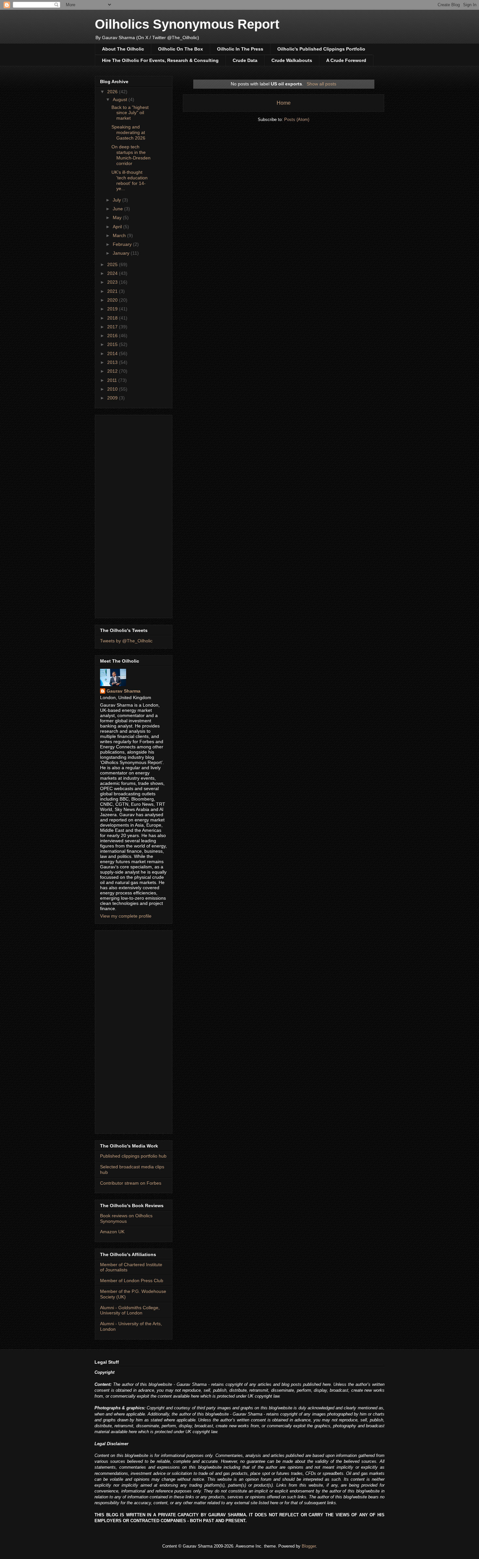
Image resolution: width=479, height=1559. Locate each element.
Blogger (309, 1546)
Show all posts (321, 83)
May (118, 217)
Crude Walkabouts (291, 60)
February (123, 244)
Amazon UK (112, 1231)
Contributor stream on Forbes (130, 1183)
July (117, 199)
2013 (113, 362)
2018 (113, 318)
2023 (113, 282)
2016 (113, 335)
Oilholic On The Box (180, 49)
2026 (113, 91)
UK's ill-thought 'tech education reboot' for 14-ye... (129, 180)
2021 (113, 291)
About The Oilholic (123, 49)
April (118, 226)
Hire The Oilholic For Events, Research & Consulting (160, 60)
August (120, 99)
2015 (113, 344)
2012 (113, 371)
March (120, 235)
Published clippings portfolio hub (133, 1156)
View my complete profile (126, 916)
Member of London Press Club (131, 1280)
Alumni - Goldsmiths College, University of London (130, 1310)
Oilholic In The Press (240, 49)
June (118, 208)
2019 (113, 308)
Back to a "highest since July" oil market (130, 113)
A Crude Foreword (346, 60)
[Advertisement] (133, 515)
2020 (113, 300)
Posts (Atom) (296, 119)
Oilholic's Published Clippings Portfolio (321, 49)
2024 (113, 273)
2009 (113, 397)
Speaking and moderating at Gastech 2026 (128, 132)
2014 (113, 353)
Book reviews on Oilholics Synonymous (126, 1218)
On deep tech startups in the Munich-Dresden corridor (131, 155)
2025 (113, 264)
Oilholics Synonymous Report (187, 24)
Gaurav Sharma (123, 691)
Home (284, 103)
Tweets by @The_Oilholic (126, 640)
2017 (113, 326)
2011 (112, 380)
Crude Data (245, 60)
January (122, 253)
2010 (113, 389)
